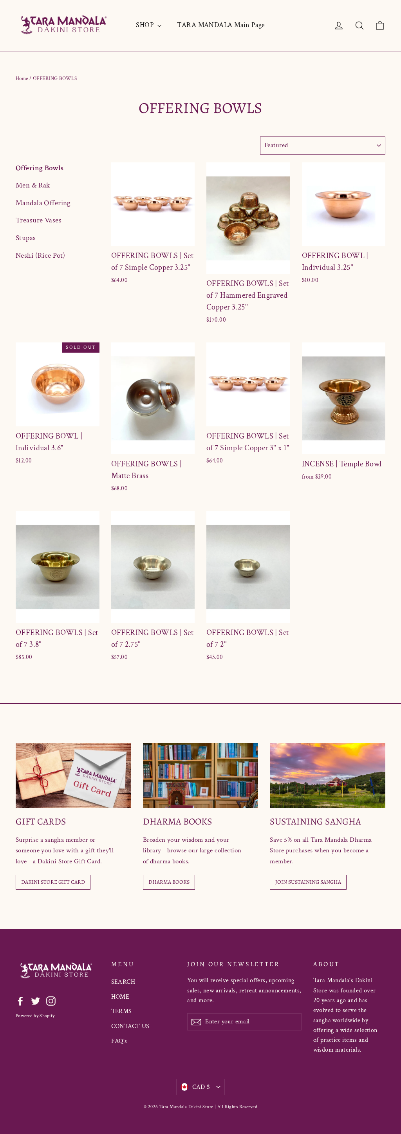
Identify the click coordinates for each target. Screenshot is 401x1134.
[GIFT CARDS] (73, 775)
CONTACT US (130, 1026)
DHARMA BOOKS (169, 882)
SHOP (145, 24)
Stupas (26, 238)
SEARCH (123, 982)
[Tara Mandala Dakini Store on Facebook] (20, 1000)
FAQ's (119, 1041)
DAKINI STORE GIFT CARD (53, 882)
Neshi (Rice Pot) (40, 255)
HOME (120, 997)
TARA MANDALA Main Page (221, 24)
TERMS (121, 1011)
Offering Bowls (39, 168)
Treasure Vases (38, 220)
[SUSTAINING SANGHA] (327, 775)
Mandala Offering (43, 203)
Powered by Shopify (35, 1016)
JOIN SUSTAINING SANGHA (308, 882)
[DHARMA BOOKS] (200, 775)
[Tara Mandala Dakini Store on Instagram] (51, 1000)
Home (22, 78)
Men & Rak (33, 185)
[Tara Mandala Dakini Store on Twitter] (35, 1000)
